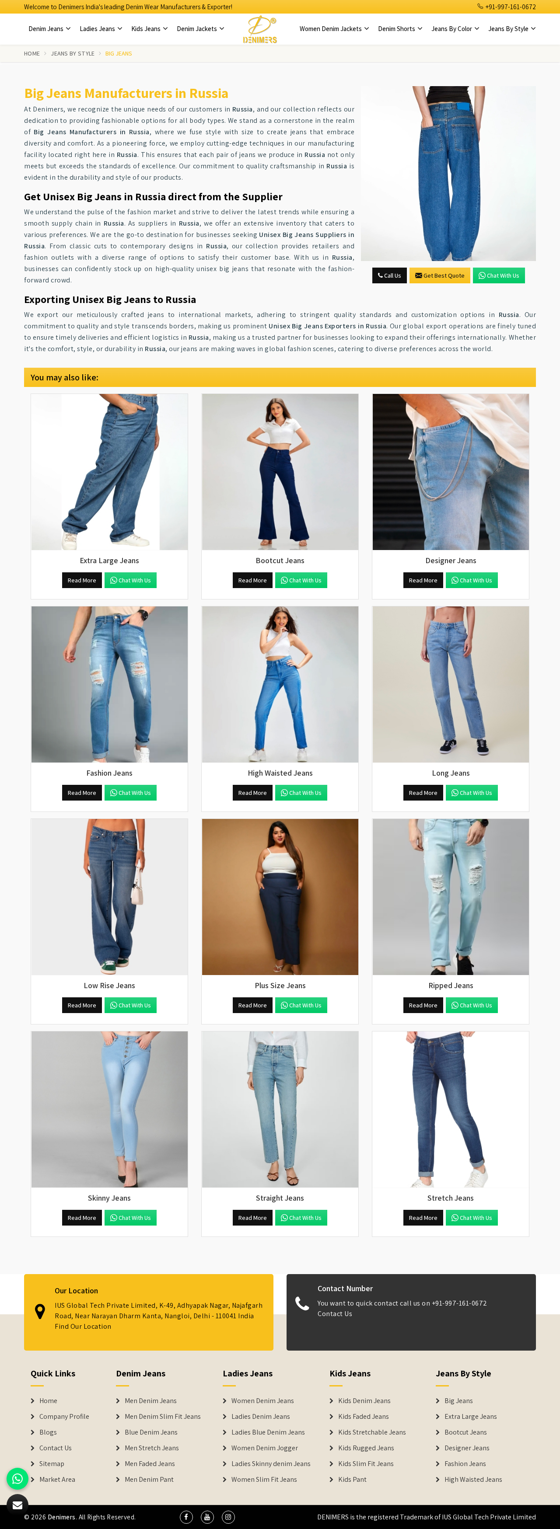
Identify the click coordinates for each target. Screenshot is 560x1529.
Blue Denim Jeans (151, 1432)
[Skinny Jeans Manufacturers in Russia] (109, 1109)
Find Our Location (83, 1326)
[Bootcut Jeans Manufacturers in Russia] (280, 472)
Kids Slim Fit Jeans (366, 1463)
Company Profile (64, 1416)
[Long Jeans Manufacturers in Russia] (450, 684)
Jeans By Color (452, 28)
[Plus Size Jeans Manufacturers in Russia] (280, 897)
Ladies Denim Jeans (260, 1416)
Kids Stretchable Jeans (372, 1432)
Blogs (48, 1432)
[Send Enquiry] (448, 173)
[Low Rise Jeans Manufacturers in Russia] (109, 897)
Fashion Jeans (465, 1463)
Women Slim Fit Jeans (264, 1479)
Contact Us (335, 1313)
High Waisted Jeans (473, 1479)
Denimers (62, 1517)
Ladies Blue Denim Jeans (268, 1432)
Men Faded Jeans (150, 1463)
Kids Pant (352, 1479)
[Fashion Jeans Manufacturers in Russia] (109, 684)
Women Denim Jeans (262, 1400)
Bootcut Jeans (465, 1432)
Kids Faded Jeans (363, 1416)
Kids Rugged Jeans (366, 1448)
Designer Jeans (467, 1448)
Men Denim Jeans (151, 1400)
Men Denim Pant (149, 1479)
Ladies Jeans (98, 28)
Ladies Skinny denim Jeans (271, 1463)
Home (32, 53)
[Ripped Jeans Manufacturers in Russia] (450, 897)
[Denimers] (259, 28)
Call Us (392, 275)
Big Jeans (458, 1400)
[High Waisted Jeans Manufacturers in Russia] (280, 684)
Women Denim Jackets (331, 28)
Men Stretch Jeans (152, 1448)
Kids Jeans (146, 28)
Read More (82, 580)
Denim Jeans (46, 28)
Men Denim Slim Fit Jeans (163, 1416)
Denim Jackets (197, 28)
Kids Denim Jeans (364, 1400)
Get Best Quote (444, 275)
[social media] (186, 1517)
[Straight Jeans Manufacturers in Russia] (280, 1109)
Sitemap (51, 1463)
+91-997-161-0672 (510, 7)
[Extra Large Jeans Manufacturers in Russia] (109, 472)
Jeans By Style (509, 28)
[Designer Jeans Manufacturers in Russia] (450, 472)
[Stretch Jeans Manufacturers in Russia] (450, 1109)
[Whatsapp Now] (17, 1479)
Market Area (57, 1479)
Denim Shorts (397, 28)
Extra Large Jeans (470, 1416)
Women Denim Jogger (264, 1448)
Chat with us (503, 275)
